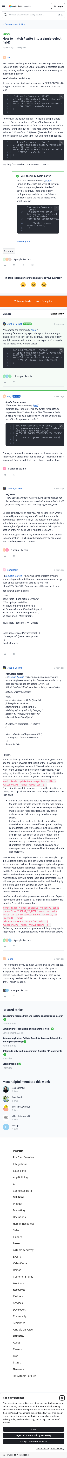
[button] (4, 6)
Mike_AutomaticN (21, 1116)
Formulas (7, 1058)
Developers (19, 1309)
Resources (19, 1289)
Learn (16, 1243)
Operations (19, 1217)
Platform (18, 1151)
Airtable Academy (23, 1250)
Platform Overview (23, 1157)
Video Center (20, 1263)
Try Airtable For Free (24, 1376)
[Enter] (5, 14)
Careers (17, 1349)
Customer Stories (23, 1276)
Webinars (18, 1283)
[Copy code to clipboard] (61, 97)
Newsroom (19, 1369)
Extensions (19, 1171)
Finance (17, 1237)
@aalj (48, 180)
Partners (18, 1296)
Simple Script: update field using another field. (26, 1028)
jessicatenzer (18, 1087)
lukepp (15, 1125)
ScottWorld (17, 1097)
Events (17, 1256)
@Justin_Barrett (13, 575)
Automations (9, 1023)
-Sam (10, 958)
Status (17, 1362)
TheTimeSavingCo (21, 1106)
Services (18, 1303)
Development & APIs (15, 24)
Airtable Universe (23, 1329)
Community (20, 1316)
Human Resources (23, 1223)
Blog (15, 1356)
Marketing (19, 1210)
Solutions (18, 1197)
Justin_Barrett (14, 323)
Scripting (8, 251)
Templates (19, 1323)
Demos (17, 1270)
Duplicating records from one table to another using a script (33, 1015)
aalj (9, 57)
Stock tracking (10, 1063)
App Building (20, 1177)
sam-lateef (12, 569)
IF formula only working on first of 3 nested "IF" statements (32, 1050)
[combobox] (33, 14)
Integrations (20, 1164)
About (16, 1342)
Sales (16, 1230)
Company (18, 1336)
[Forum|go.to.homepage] (19, 6)
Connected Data (22, 1190)
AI (14, 1184)
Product (17, 1203)
